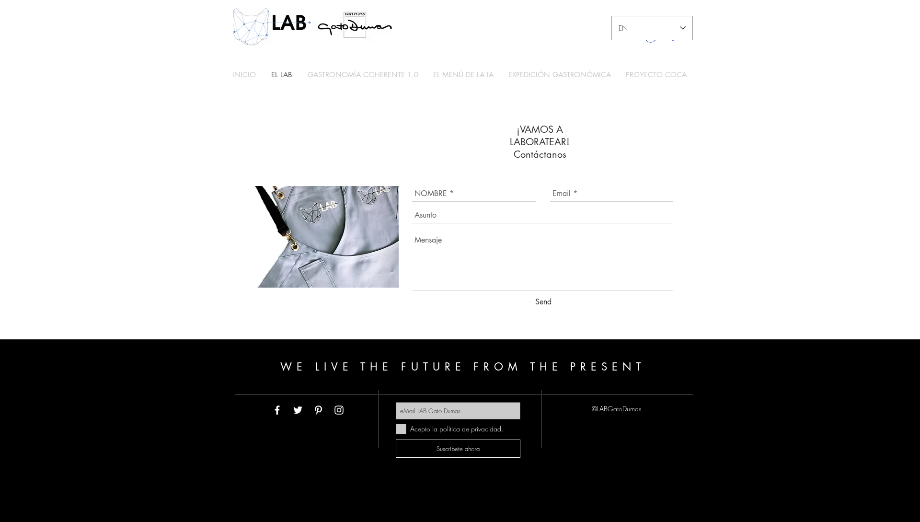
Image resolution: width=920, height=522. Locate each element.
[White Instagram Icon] (339, 410)
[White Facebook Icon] (277, 410)
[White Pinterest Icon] (318, 410)
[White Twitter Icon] (298, 410)
